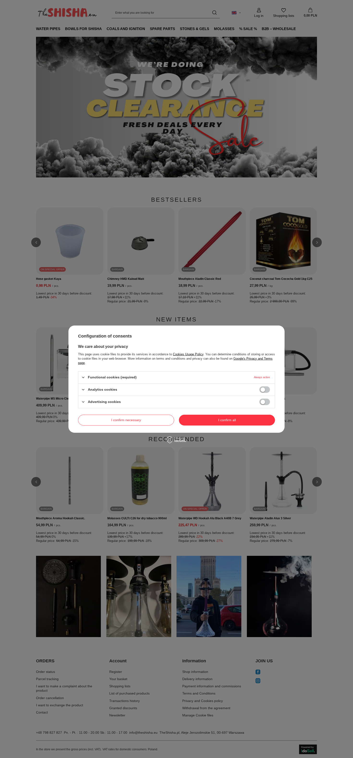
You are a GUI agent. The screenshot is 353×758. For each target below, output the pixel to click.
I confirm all (227, 420)
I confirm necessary (126, 420)
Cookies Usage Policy (188, 354)
